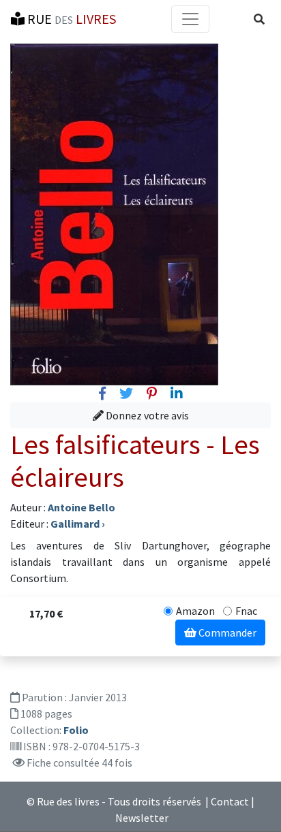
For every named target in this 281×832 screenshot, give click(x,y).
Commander (226, 632)
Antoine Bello (81, 507)
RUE (70, 18)
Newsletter (141, 818)
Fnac (246, 611)
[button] (259, 19)
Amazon (195, 611)
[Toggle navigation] (190, 19)
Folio (76, 730)
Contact (230, 801)
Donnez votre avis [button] (146, 415)
